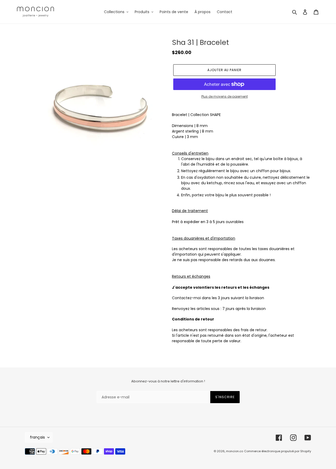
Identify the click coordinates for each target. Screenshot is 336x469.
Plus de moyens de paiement (224, 96)
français (37, 437)
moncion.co (234, 451)
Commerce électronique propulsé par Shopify (277, 451)
